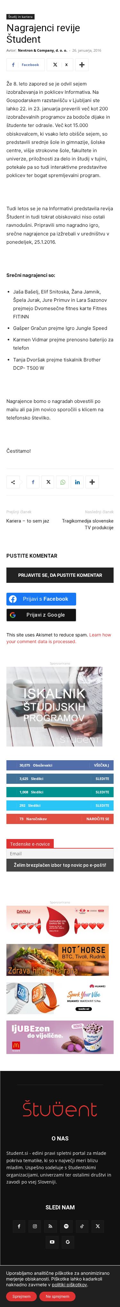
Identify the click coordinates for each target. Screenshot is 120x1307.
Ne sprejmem (57, 1296)
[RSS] (50, 1226)
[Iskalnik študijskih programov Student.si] (54, 745)
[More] (82, 64)
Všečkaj (101, 765)
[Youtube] (52, 1242)
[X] (47, 482)
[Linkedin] (77, 482)
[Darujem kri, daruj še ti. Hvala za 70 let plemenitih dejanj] (57, 941)
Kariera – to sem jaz (27, 521)
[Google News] (68, 1242)
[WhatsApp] (62, 482)
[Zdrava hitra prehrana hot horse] (57, 979)
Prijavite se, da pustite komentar (60, 575)
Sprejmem (21, 1296)
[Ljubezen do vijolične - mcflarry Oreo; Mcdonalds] (60, 1057)
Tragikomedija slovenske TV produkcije (88, 524)
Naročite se (97, 818)
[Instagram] (34, 1226)
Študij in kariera (20, 16)
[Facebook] (33, 482)
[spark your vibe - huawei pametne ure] (57, 1017)
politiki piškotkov (69, 1284)
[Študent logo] (60, 1108)
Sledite (102, 778)
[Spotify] (66, 1226)
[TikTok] (82, 1226)
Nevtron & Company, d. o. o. (42, 50)
